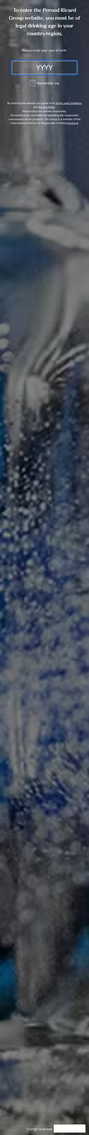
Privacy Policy (47, 107)
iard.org (73, 123)
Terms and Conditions (69, 103)
